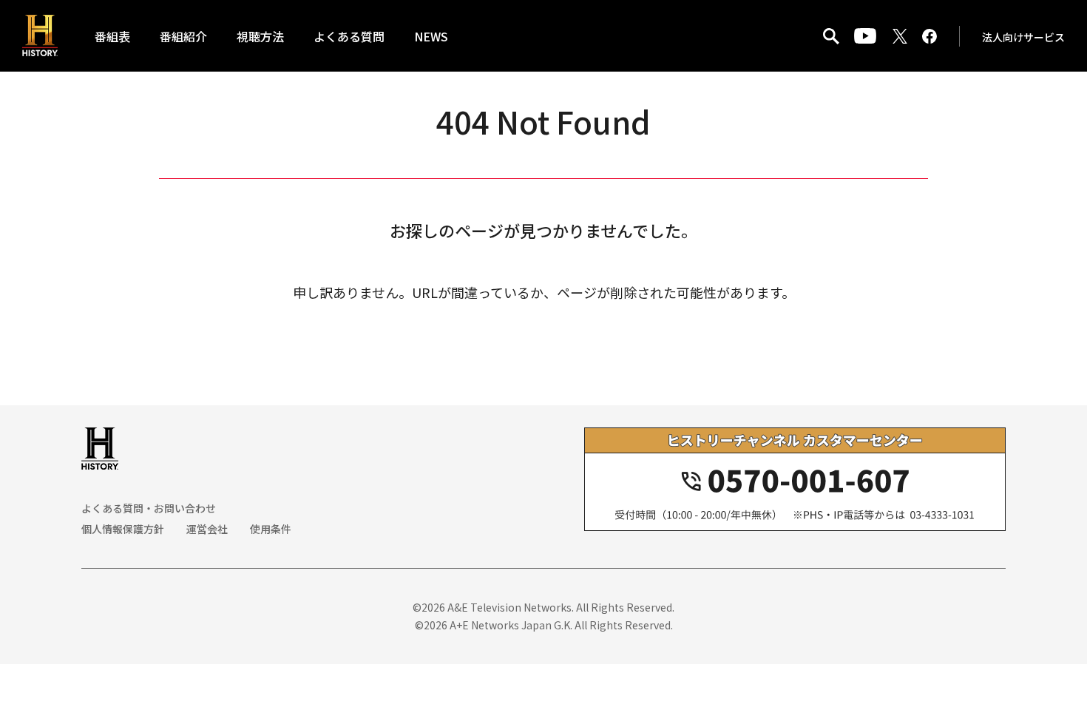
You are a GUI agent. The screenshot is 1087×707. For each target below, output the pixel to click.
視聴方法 (260, 36)
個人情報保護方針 (122, 528)
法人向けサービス (1023, 37)
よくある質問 (349, 36)
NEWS (431, 36)
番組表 (112, 36)
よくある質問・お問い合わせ (148, 508)
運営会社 (207, 528)
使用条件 (270, 528)
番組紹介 (183, 36)
